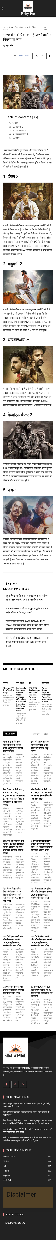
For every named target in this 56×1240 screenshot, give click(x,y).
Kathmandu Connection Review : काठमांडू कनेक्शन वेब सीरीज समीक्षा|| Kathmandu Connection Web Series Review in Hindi (21, 699)
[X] (23, 1084)
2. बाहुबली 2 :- (19, 126)
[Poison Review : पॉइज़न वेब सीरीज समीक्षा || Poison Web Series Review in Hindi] (47, 677)
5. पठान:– (17, 137)
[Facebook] (6, 1084)
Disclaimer (21, 1194)
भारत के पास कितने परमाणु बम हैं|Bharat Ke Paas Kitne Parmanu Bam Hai (34, 693)
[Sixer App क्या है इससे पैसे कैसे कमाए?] (8, 677)
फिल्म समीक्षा (19, 27)
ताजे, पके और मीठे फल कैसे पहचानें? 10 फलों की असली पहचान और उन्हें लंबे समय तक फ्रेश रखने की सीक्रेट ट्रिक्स (13, 847)
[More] (49, 56)
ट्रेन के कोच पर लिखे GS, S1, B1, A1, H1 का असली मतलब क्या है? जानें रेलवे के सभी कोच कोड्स (27, 642)
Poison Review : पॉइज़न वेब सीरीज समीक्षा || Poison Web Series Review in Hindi (47, 695)
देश (30, 683)
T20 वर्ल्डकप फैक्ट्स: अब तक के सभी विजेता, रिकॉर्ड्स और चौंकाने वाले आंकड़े (13, 990)
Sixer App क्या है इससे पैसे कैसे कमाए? (8, 690)
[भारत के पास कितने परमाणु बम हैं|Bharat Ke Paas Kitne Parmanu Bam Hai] (34, 677)
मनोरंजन (10, 27)
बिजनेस (5, 683)
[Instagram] (15, 1084)
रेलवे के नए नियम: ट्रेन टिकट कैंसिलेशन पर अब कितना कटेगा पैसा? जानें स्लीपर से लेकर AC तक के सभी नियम (13, 895)
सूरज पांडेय (9, 45)
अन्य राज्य (36, 734)
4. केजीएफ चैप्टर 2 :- (21, 134)
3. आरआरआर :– (19, 130)
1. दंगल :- (16, 123)
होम (4, 27)
